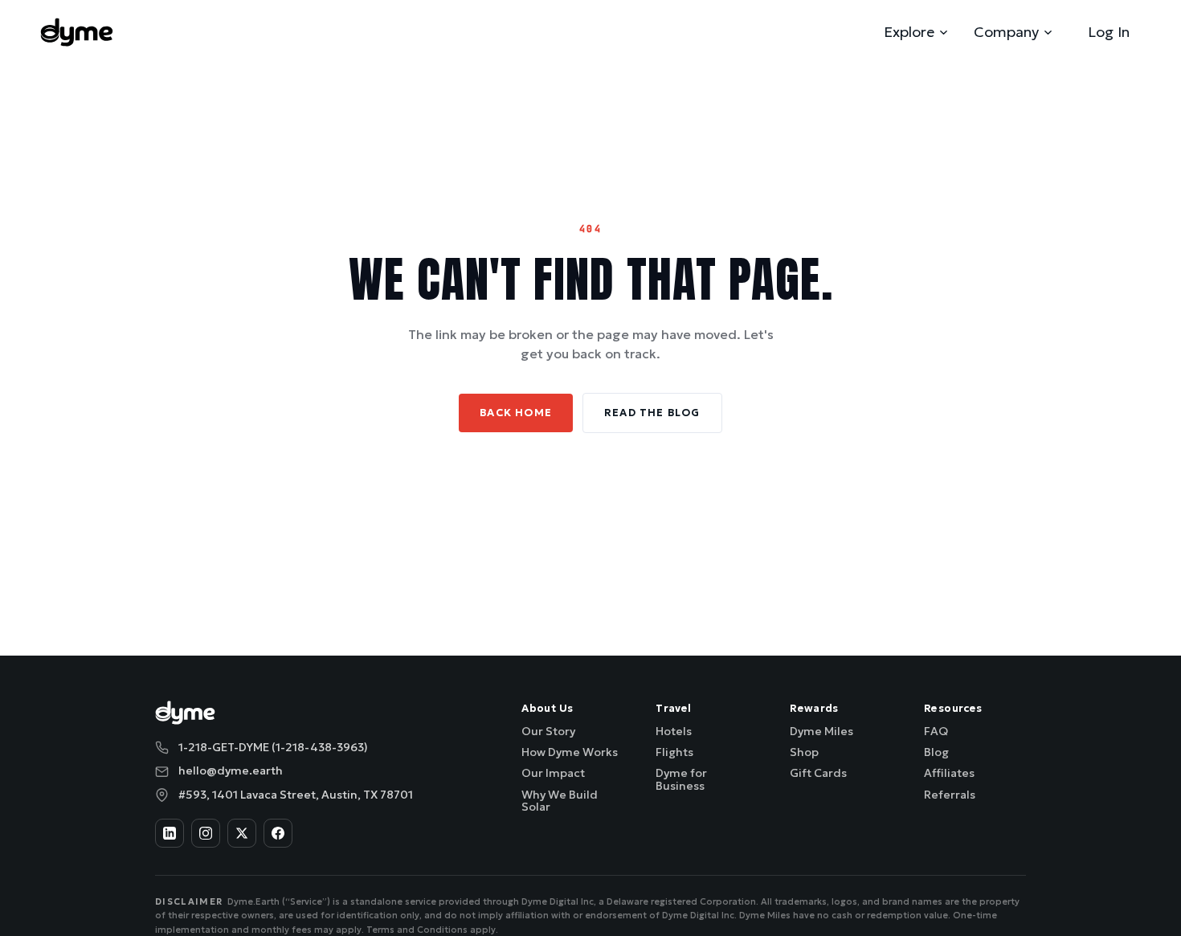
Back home (516, 412)
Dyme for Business (681, 779)
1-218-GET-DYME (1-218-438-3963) (273, 747)
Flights (674, 752)
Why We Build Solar (559, 800)
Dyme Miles (821, 731)
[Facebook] (278, 833)
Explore (909, 31)
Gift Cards (818, 773)
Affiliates (949, 773)
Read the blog (652, 412)
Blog (936, 752)
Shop (804, 752)
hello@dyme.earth (230, 770)
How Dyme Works (569, 752)
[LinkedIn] (169, 833)
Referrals (949, 794)
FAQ (936, 731)
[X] (241, 833)
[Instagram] (205, 833)
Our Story (548, 731)
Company (1006, 31)
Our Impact (553, 773)
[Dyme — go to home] (76, 32)
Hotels (674, 731)
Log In (1109, 31)
